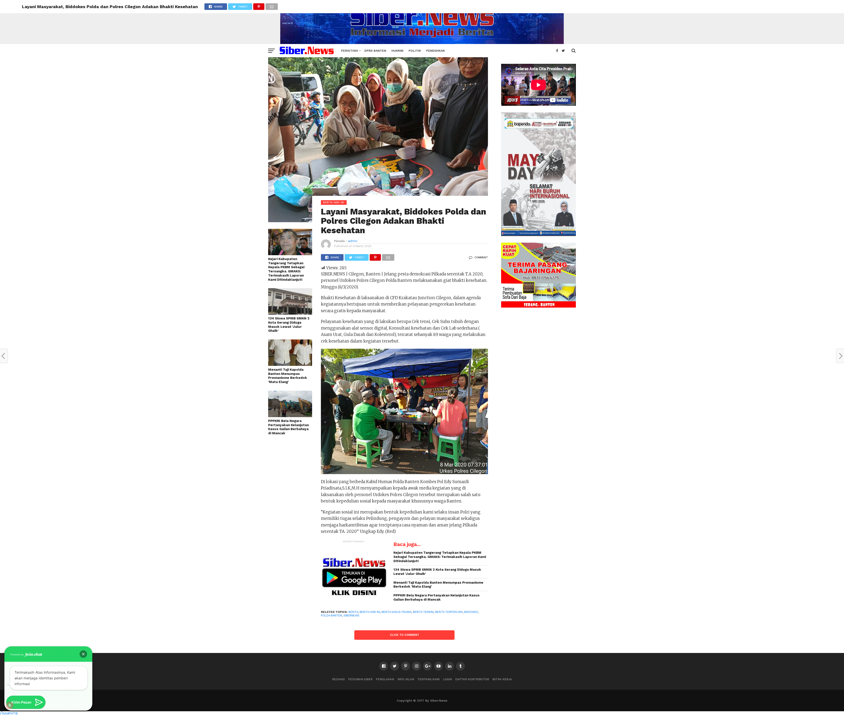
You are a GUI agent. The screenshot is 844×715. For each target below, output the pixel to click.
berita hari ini (370, 612)
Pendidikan (435, 50)
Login (447, 679)
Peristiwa (349, 50)
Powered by (17, 654)
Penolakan (385, 679)
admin (352, 241)
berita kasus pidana (396, 612)
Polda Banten (331, 615)
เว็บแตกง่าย (9, 713)
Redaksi (338, 679)
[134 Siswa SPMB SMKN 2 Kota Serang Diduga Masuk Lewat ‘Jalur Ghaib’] (290, 313)
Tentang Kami (428, 679)
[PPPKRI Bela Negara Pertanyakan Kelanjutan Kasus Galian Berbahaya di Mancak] (290, 416)
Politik (415, 50)
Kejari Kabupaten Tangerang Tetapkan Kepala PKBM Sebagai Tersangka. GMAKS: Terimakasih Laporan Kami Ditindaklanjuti (286, 269)
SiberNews (351, 615)
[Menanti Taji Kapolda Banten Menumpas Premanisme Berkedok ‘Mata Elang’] (290, 364)
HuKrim (397, 50)
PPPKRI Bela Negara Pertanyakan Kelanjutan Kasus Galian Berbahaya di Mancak (288, 427)
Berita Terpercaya (449, 612)
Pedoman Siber (360, 679)
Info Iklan (405, 679)
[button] (83, 654)
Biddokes (471, 612)
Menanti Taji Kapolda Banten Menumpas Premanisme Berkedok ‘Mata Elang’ (287, 376)
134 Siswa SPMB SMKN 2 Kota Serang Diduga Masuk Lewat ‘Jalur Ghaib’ (288, 324)
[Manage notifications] (9, 705)
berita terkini (423, 612)
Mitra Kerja (502, 679)
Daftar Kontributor (472, 679)
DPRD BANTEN (375, 50)
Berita (353, 612)
